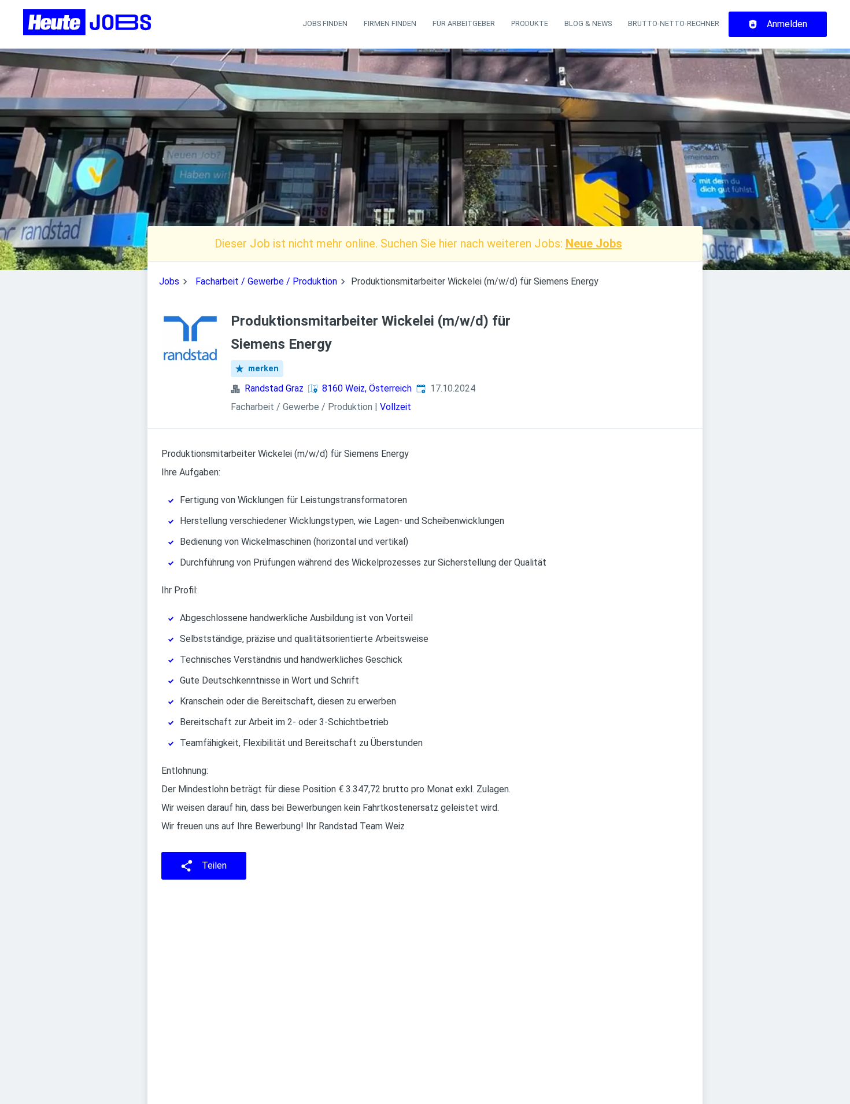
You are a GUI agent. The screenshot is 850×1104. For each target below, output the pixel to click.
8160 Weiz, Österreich (367, 388)
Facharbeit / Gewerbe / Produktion (266, 281)
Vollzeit (395, 406)
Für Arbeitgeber (464, 23)
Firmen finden (390, 23)
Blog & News (588, 23)
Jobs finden (325, 23)
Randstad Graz (274, 388)
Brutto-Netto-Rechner (673, 23)
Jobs (169, 281)
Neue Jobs (594, 243)
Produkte (529, 23)
